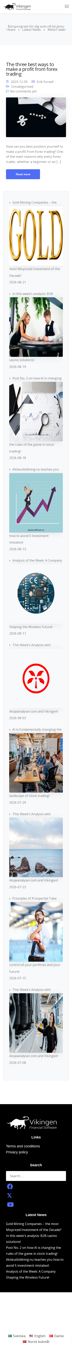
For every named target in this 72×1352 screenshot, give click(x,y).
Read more (23, 174)
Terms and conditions (23, 1146)
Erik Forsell (45, 82)
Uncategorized (22, 86)
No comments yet (23, 91)
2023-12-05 (19, 82)
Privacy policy (17, 1152)
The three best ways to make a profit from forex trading (32, 69)
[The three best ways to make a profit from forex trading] (36, 119)
